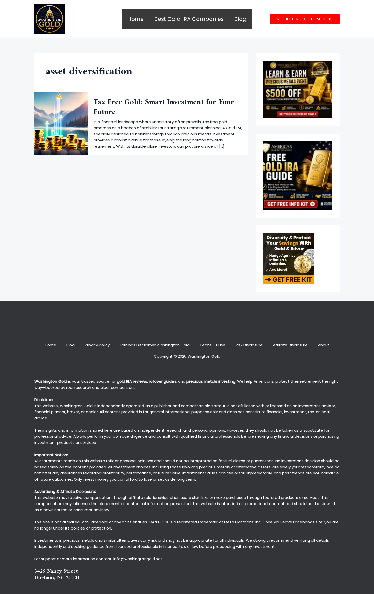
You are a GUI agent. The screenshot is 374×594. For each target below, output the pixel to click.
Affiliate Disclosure (290, 345)
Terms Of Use (212, 345)
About (323, 345)
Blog (240, 19)
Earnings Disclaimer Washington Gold (155, 345)
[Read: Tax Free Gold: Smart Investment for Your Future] (61, 123)
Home (135, 19)
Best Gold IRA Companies (189, 19)
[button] (305, 19)
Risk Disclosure (249, 345)
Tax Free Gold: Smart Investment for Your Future (164, 107)
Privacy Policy (97, 345)
